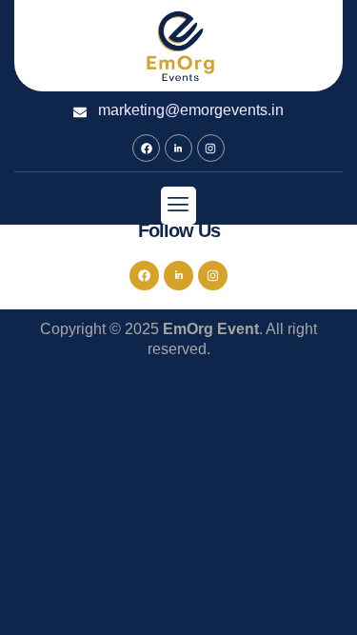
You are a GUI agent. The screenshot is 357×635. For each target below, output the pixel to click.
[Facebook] (146, 148)
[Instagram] (211, 148)
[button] (178, 205)
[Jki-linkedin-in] (178, 148)
